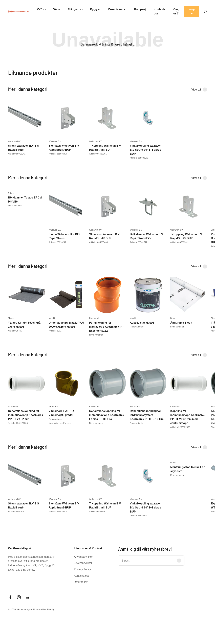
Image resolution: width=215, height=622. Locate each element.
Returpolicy (81, 582)
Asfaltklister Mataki (142, 322)
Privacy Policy (82, 569)
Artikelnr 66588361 (98, 154)
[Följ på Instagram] (19, 597)
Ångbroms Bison (181, 322)
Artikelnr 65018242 (17, 154)
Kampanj (140, 9)
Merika (173, 462)
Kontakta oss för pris (60, 423)
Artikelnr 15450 (15, 331)
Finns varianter (15, 206)
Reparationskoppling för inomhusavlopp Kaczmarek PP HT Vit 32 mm (25, 415)
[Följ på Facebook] (10, 597)
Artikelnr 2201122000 (18, 423)
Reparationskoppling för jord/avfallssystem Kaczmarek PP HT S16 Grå (147, 415)
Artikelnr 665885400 (58, 154)
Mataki (11, 318)
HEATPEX (53, 407)
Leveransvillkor (83, 563)
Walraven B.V (14, 141)
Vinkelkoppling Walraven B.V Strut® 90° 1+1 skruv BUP (145, 149)
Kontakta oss (159, 11)
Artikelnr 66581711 (138, 242)
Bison (173, 318)
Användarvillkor (83, 556)
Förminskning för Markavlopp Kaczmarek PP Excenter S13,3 (106, 326)
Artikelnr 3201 (55, 331)
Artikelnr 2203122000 (180, 427)
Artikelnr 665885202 (139, 158)
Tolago (11, 193)
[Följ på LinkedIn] (27, 597)
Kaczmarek (94, 318)
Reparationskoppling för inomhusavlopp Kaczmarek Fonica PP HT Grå (106, 415)
